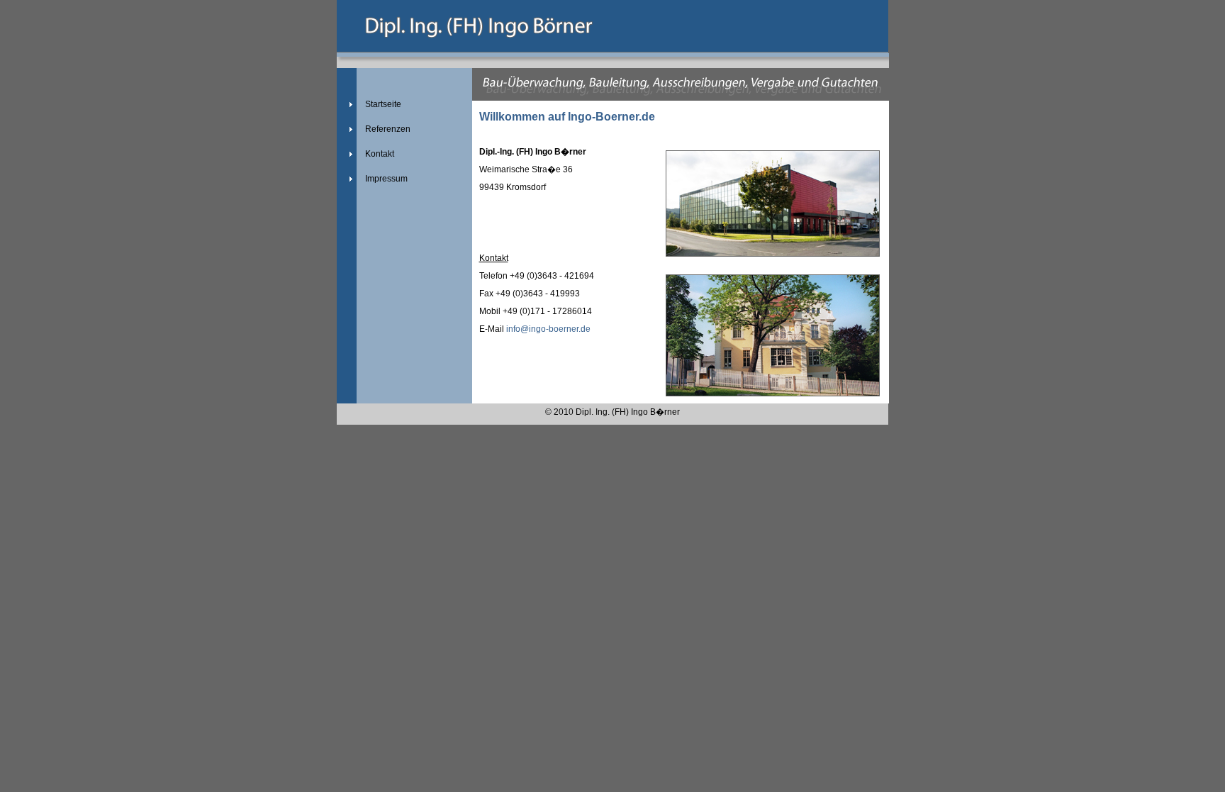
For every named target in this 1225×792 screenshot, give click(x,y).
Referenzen (387, 129)
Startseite (383, 104)
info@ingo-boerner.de (548, 329)
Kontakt (379, 154)
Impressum (386, 179)
